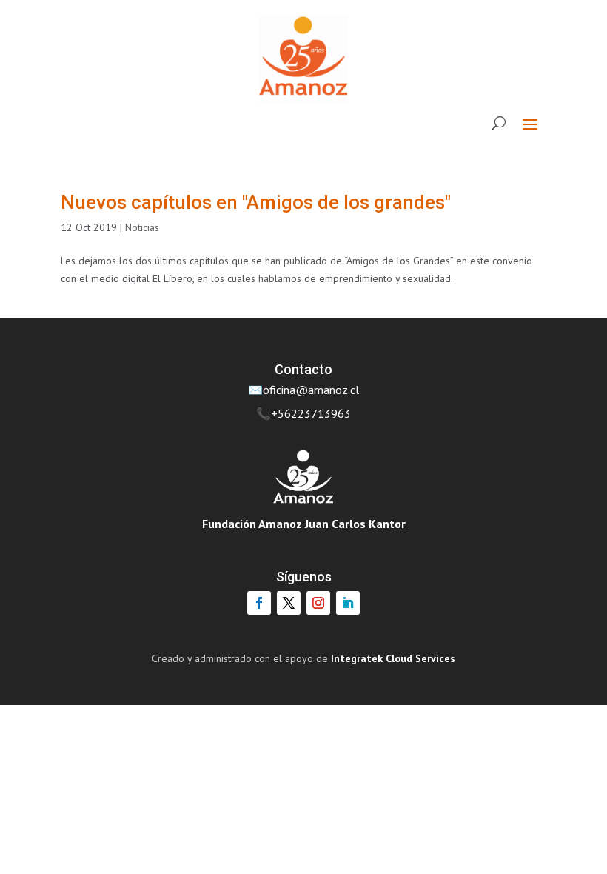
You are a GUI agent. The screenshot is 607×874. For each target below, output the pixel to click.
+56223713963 (311, 413)
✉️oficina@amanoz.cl (303, 389)
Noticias (142, 227)
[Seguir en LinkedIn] (348, 603)
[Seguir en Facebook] (259, 603)
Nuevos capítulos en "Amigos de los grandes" (256, 202)
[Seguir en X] (289, 603)
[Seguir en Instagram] (318, 603)
